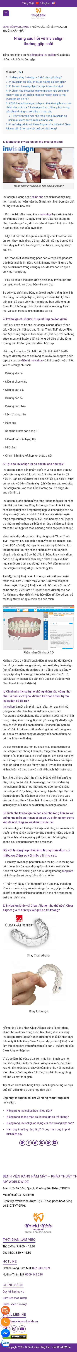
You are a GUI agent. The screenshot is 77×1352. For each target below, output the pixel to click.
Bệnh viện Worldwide (16, 26)
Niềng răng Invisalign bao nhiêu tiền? (29, 1110)
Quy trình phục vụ (13, 1291)
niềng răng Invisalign (43, 54)
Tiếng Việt (28, 3)
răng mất (67, 871)
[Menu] (6, 13)
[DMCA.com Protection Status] (15, 1336)
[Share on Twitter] (35, 1143)
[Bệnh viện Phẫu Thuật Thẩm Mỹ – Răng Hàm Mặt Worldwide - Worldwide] (38, 13)
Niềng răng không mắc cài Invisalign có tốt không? (37, 1117)
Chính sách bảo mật (15, 1304)
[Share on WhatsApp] (22, 1143)
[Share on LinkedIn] (55, 1143)
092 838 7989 (41, 1268)
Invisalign (46, 214)
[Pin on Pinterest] (48, 1143)
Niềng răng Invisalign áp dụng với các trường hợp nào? (40, 1123)
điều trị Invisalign (32, 360)
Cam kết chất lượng (15, 1298)
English (46, 3)
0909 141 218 (34, 1274)
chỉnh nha (37, 197)
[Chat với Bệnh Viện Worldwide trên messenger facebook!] (5, 1333)
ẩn (20, 72)
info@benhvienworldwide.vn (20, 1321)
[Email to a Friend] (42, 1143)
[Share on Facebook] (29, 1143)
